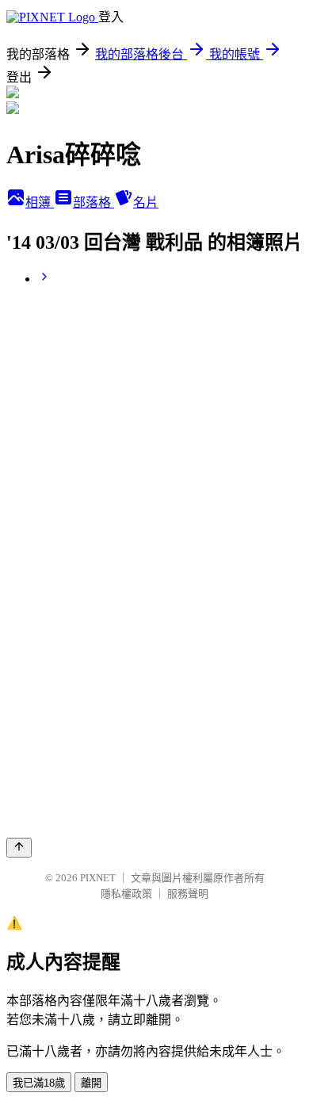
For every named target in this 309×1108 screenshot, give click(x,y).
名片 (145, 202)
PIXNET (98, 878)
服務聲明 (187, 894)
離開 (91, 1083)
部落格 (93, 202)
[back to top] (19, 848)
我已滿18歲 (39, 1083)
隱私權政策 (126, 894)
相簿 (39, 202)
